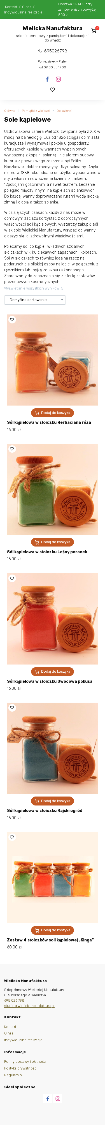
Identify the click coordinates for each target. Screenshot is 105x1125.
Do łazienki (64, 111)
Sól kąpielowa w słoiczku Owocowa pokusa (49, 681)
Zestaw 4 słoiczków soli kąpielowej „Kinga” (50, 940)
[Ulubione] (52, 90)
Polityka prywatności (20, 1068)
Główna (9, 111)
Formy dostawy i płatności (25, 1061)
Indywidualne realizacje (23, 12)
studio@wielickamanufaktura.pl (29, 1006)
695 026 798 (14, 1000)
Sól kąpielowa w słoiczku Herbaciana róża (49, 422)
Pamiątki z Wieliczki (36, 111)
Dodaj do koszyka (55, 413)
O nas (26, 7)
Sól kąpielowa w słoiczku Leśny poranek (47, 552)
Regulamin (13, 1075)
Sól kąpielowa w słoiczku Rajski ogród (44, 810)
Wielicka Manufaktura (52, 28)
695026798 (55, 51)
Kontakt (11, 7)
